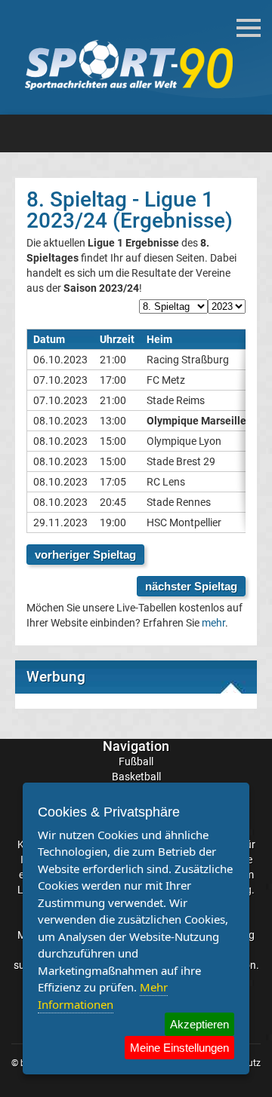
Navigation (136, 746)
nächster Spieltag (191, 586)
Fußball (136, 761)
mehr (213, 623)
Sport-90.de (128, 64)
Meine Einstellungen (179, 1047)
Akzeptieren (199, 1024)
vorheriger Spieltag (85, 554)
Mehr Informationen (103, 995)
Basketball (136, 777)
